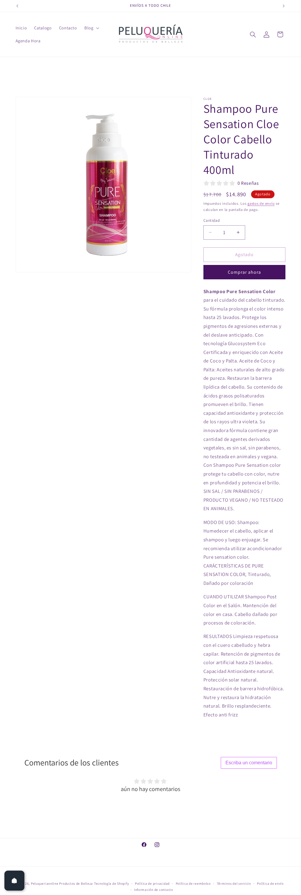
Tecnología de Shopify (111, 883)
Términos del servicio (234, 883)
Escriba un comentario (248, 762)
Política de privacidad (152, 883)
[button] (91, 27)
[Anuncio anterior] (17, 6)
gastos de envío (261, 203)
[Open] (14, 881)
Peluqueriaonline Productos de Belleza (62, 883)
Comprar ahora (244, 272)
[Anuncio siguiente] (283, 6)
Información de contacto (153, 889)
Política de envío (270, 883)
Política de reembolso (193, 883)
